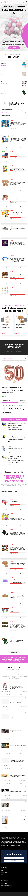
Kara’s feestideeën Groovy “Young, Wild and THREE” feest (17, 776)
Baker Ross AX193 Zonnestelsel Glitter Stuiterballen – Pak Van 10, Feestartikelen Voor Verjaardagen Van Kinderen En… (17, 549)
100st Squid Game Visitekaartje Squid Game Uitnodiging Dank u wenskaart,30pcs (17, 183)
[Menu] (1, 2)
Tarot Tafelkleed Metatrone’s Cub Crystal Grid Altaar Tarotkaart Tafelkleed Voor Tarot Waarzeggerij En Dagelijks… (18, 244)
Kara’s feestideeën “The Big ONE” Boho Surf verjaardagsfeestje (17, 805)
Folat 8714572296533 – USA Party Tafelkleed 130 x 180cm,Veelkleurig (17, 502)
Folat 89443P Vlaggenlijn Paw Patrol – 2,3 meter (18, 610)
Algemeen (3, 736)
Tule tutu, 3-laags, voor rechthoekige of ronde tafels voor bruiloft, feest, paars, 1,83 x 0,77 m (17, 581)
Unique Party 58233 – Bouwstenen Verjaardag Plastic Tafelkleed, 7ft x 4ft (17, 169)
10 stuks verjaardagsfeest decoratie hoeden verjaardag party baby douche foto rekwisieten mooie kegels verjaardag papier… (18, 291)
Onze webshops (4, 876)
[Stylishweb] (25, 683)
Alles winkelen (4, 872)
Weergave (3, 65)
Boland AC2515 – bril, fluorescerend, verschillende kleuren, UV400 (17, 155)
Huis (2, 870)
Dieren (2, 825)
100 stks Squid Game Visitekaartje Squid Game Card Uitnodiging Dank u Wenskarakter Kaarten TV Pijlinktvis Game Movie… (18, 565)
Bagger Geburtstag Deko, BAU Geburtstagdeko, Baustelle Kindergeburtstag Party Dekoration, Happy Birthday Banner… (17, 214)
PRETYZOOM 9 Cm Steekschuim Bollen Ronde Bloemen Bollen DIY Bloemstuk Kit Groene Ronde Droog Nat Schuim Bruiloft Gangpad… (18, 626)
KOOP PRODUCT (7, 412)
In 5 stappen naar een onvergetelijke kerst (15, 716)
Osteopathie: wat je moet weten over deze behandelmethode (17, 761)
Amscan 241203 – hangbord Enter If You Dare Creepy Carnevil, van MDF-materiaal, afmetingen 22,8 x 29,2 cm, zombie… (17, 198)
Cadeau (2, 721)
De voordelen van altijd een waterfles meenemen (16, 731)
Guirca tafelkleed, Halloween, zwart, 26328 (17, 229)
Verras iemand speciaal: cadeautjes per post (18, 746)
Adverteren (3, 878)
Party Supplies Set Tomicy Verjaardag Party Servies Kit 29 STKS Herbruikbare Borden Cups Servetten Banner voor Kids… (18, 140)
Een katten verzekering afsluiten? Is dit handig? (18, 820)
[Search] (20, 2)
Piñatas (9, 421)
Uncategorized (4, 706)
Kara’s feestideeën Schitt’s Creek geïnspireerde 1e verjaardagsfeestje (18, 790)
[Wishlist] (23, 2)
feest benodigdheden (5, 691)
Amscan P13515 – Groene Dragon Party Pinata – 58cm (17, 641)
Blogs (2, 874)
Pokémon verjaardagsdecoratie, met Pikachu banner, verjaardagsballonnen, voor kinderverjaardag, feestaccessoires (18, 517)
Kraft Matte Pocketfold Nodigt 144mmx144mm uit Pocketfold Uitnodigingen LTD (17, 596)
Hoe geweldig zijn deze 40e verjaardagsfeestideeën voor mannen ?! (16, 687)
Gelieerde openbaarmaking (7, 887)
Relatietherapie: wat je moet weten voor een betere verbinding (18, 701)
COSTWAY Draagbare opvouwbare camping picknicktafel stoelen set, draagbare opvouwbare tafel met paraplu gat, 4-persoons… (17, 260)
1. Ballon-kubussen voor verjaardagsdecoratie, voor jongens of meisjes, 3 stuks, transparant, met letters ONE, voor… (18, 124)
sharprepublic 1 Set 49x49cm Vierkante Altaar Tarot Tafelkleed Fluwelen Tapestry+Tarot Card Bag (17, 533)
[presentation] (2, 320)
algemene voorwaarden (6, 885)
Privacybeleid (4, 883)
